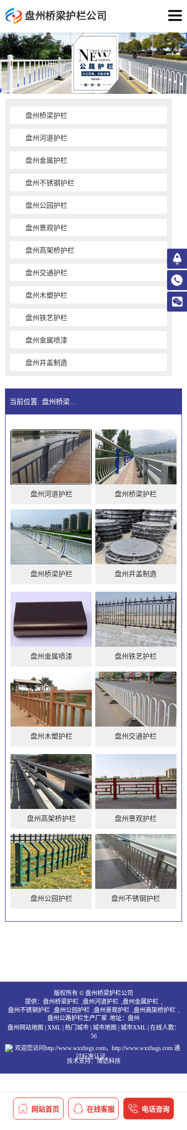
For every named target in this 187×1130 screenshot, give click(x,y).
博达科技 (109, 1061)
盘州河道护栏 (101, 1001)
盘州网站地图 (25, 1027)
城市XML (133, 1027)
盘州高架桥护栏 (155, 1010)
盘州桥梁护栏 (61, 1001)
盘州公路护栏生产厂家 (77, 1018)
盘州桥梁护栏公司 (61, 401)
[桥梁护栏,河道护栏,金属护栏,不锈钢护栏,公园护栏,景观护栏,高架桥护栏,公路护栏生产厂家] (13, 16)
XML (54, 1027)
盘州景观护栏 (112, 1010)
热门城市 (77, 1027)
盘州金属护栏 (141, 1001)
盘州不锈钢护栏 (29, 1010)
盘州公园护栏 (72, 1010)
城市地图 (105, 1027)
